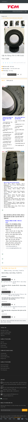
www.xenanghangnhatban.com (13, 248)
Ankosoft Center (17, 417)
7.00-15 (8, 320)
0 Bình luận (15, 62)
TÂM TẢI (2, 335)
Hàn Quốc (17, 320)
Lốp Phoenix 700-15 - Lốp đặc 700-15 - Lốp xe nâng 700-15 (14, 286)
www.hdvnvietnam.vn (11, 246)
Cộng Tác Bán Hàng (5, 356)
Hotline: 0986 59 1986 (8, 391)
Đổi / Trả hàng (4, 343)
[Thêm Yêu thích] (12, 279)
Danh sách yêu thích (5, 368)
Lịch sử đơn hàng (4, 366)
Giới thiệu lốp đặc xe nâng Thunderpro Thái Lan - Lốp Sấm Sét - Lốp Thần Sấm (13, 298)
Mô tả (3, 80)
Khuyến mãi (3, 358)
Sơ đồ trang (3, 345)
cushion (4, 322)
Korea (21, 320)
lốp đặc (24, 320)
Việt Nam (9, 322)
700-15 (4, 320)
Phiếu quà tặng (4, 347)
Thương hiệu (3, 353)
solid (2, 322)
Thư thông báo (4, 369)
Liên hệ (2, 341)
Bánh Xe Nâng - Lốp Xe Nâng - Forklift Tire (12, 272)
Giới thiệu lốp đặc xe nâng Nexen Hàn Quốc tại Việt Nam (14, 311)
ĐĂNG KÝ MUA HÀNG (5, 333)
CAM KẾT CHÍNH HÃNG (6, 332)
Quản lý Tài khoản (4, 364)
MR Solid (12, 66)
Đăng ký (25, 410)
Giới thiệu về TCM (4, 330)
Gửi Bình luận (22, 62)
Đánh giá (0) (10, 80)
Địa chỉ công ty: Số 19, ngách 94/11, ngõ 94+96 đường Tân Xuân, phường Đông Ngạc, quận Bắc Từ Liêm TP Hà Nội (14, 384)
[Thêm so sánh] (14, 279)
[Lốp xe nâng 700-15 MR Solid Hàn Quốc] (6, 23)
